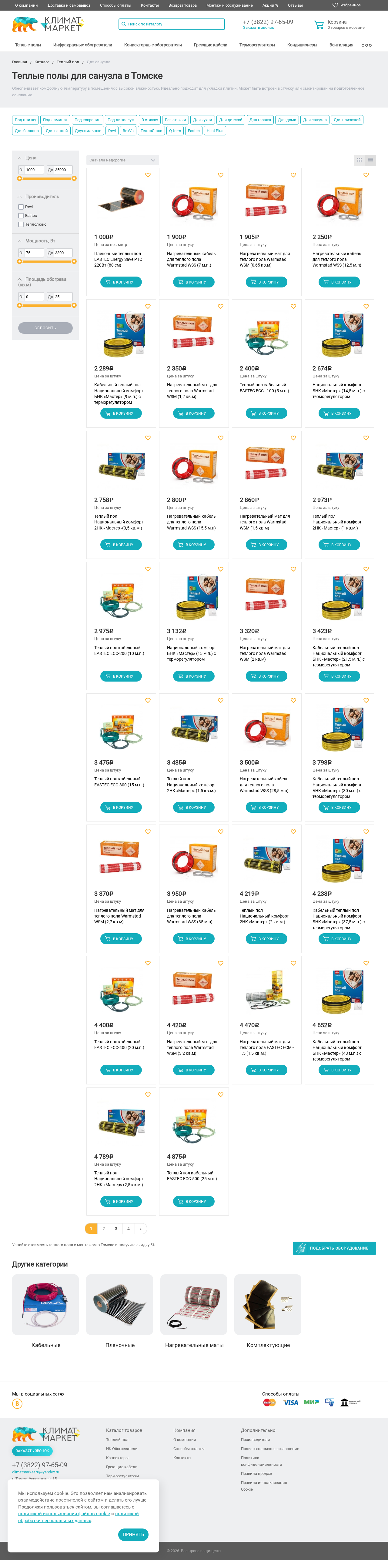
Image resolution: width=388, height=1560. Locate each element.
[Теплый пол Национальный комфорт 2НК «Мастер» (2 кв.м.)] (267, 862)
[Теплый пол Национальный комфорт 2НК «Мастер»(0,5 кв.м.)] (121, 468)
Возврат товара (183, 5)
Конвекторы (117, 1457)
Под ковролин (88, 120)
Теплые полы (28, 44)
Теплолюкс (35, 224)
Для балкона (27, 130)
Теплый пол (117, 1439)
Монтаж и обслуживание (229, 5)
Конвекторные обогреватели (153, 44)
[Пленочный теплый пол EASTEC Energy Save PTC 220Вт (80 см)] (121, 205)
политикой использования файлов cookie (64, 1513)
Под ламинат (55, 120)
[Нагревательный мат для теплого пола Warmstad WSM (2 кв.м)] (267, 599)
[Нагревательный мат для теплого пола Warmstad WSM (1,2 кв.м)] (194, 336)
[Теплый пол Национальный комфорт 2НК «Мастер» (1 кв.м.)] (339, 468)
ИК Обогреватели (122, 1448)
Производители (255, 1439)
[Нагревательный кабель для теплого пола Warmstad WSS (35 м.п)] (194, 862)
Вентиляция (341, 44)
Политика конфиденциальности (261, 1461)
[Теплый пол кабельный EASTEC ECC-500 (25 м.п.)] (194, 1125)
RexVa (128, 130)
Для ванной (57, 130)
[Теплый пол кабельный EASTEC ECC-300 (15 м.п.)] (121, 731)
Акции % (270, 5)
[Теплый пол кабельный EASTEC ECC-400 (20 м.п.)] (121, 993)
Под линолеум (121, 120)
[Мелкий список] (370, 160)
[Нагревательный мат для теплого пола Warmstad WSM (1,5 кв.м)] (267, 468)
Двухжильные (88, 130)
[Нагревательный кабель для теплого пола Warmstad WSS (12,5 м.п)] (339, 205)
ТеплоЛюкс (151, 130)
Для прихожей (347, 120)
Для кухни (202, 120)
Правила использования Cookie (264, 1486)
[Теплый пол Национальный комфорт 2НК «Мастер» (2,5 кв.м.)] (121, 1125)
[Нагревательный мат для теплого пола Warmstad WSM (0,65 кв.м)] (267, 205)
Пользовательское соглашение (270, 1448)
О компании (26, 5)
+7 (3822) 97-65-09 (268, 21)
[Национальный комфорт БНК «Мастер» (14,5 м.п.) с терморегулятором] (339, 336)
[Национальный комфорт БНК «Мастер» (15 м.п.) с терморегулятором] (194, 599)
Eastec (194, 130)
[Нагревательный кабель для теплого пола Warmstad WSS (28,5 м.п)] (267, 731)
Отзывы (295, 5)
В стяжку (150, 120)
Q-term (175, 130)
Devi (112, 130)
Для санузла (315, 120)
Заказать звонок (258, 27)
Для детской (230, 120)
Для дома (287, 120)
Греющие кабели (210, 44)
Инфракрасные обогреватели (82, 44)
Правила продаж (256, 1473)
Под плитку (25, 120)
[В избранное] (149, 175)
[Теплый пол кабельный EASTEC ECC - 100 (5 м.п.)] (267, 336)
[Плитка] (359, 160)
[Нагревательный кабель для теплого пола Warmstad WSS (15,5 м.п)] (194, 468)
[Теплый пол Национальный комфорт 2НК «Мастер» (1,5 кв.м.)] (194, 731)
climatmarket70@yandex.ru (35, 1472)
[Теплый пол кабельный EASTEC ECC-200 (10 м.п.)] (121, 599)
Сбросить (45, 328)
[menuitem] (28, 44)
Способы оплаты (115, 5)
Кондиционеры (302, 44)
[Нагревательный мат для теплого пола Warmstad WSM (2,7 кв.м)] (121, 862)
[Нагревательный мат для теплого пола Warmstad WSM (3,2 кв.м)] (194, 993)
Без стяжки (175, 120)
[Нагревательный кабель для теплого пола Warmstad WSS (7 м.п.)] (194, 205)
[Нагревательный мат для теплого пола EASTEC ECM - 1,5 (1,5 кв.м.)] (267, 993)
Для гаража (260, 120)
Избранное (350, 5)
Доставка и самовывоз (69, 5)
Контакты (150, 5)
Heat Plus (215, 130)
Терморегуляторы (257, 44)
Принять (133, 1534)
